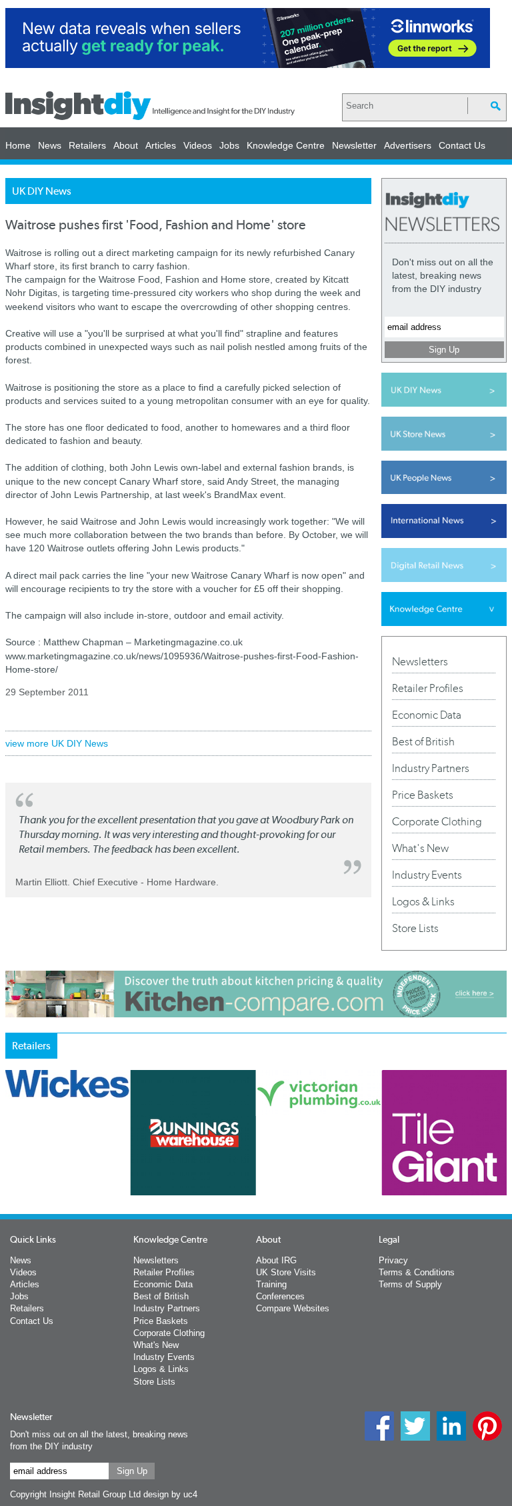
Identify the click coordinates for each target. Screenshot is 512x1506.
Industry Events (427, 874)
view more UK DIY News (56, 743)
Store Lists (415, 928)
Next (384, 1180)
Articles (160, 145)
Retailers (87, 145)
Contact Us (462, 145)
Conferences (280, 1296)
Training (271, 1284)
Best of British (423, 741)
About (125, 145)
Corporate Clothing (437, 821)
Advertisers (407, 145)
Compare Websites (292, 1308)
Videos (197, 145)
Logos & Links (423, 901)
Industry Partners (430, 768)
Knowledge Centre (286, 145)
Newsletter (354, 145)
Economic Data (426, 714)
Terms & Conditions (417, 1272)
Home (18, 145)
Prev (12, 1180)
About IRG (276, 1260)
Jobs (229, 145)
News (49, 145)
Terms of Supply (410, 1284)
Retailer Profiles (427, 688)
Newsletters (420, 661)
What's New (420, 848)
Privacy (393, 1260)
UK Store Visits (286, 1272)
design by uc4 (170, 1494)
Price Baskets (422, 794)
